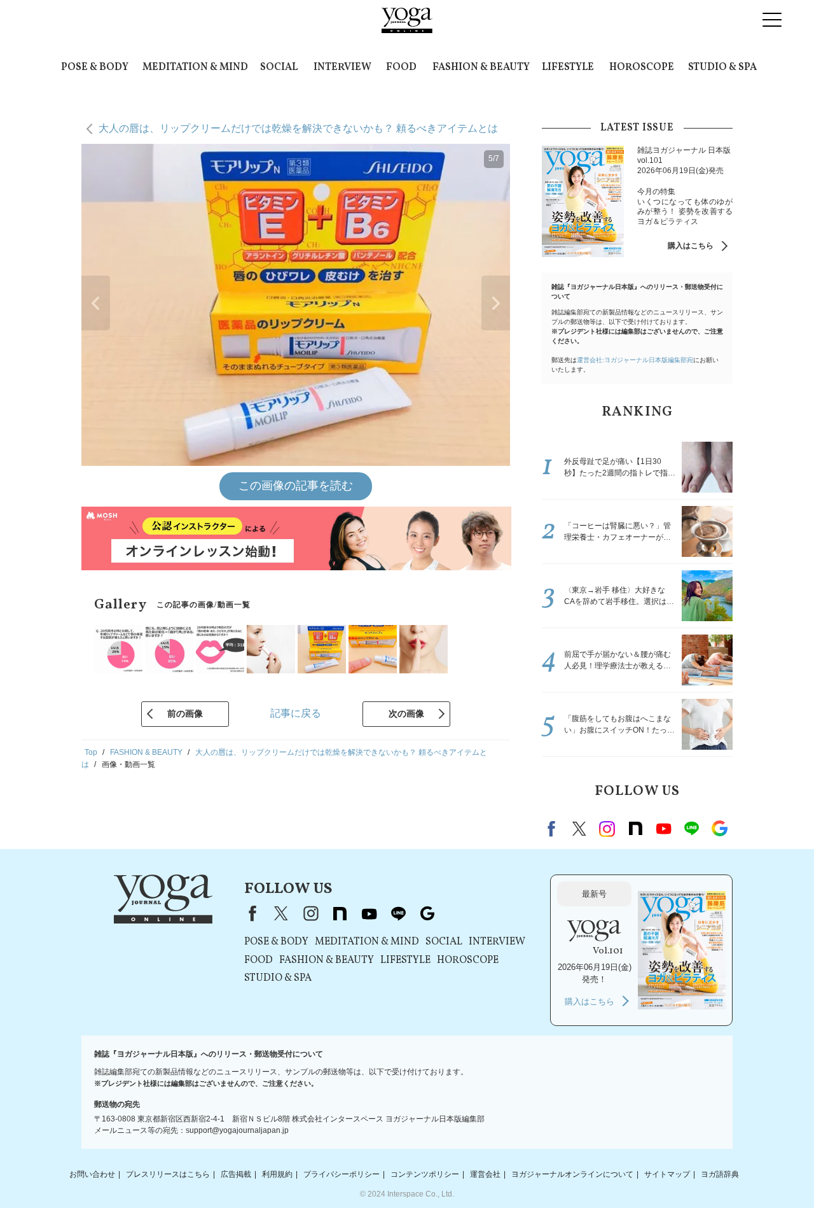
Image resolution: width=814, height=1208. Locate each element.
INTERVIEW (342, 67)
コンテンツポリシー (424, 1174)
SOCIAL (279, 67)
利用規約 (277, 1174)
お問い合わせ (92, 1174)
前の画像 (185, 713)
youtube (369, 913)
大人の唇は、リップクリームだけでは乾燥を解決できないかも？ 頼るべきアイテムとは (298, 128)
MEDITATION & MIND (195, 67)
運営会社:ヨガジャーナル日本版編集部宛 (635, 359)
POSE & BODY (94, 67)
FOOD (401, 67)
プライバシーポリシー (341, 1174)
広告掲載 (236, 1174)
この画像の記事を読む (295, 485)
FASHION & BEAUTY (481, 67)
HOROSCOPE (641, 67)
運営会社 (485, 1174)
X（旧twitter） (579, 828)
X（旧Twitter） (281, 913)
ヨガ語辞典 (720, 1174)
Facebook (553, 828)
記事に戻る (295, 713)
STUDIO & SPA (722, 67)
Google (719, 828)
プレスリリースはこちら (168, 1174)
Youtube (663, 828)
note (635, 828)
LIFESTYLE (568, 67)
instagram (607, 828)
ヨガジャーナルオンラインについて (572, 1174)
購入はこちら (691, 245)
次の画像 (406, 713)
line (691, 828)
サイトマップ (667, 1174)
